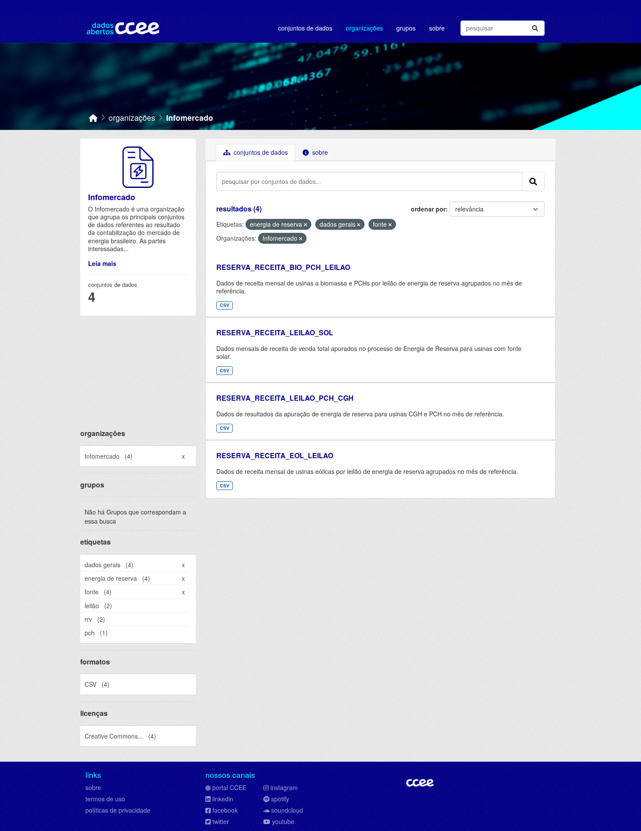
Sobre (437, 28)
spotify (280, 798)
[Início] (93, 117)
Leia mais (102, 263)
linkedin (222, 798)
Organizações (364, 28)
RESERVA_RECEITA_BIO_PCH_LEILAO (283, 267)
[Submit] (535, 28)
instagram (284, 787)
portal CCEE (229, 787)
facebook (225, 810)
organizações (132, 117)
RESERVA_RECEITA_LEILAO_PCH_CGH (285, 398)
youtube (283, 821)
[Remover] (305, 224)
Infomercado (189, 117)
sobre (93, 787)
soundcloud (287, 810)
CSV (224, 305)
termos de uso (105, 798)
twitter (220, 821)
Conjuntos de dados (305, 28)
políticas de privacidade (117, 810)
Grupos (406, 28)
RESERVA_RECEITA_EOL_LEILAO (274, 455)
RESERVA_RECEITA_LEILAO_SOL (274, 332)
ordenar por (428, 208)
